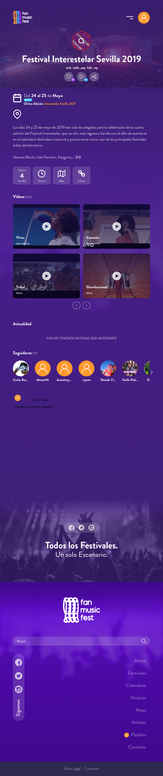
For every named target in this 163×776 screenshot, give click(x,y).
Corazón (92, 237)
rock (68, 67)
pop (83, 67)
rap (96, 67)
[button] (69, 77)
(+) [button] (78, 157)
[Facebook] (72, 527)
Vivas (20, 237)
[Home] (22, 24)
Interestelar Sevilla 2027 (60, 103)
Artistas (139, 722)
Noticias (138, 697)
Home (140, 660)
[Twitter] (81, 527)
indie (76, 67)
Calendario (136, 685)
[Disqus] (81, 442)
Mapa (141, 709)
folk (89, 67)
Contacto (137, 746)
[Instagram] (91, 527)
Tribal (20, 287)
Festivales (137, 672)
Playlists (138, 734)
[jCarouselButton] (151, 371)
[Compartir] (94, 77)
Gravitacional (96, 287)
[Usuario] (144, 18)
